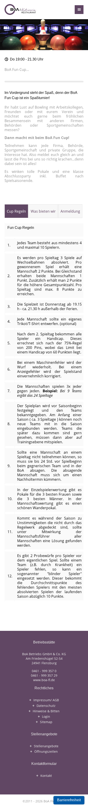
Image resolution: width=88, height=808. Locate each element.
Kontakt (46, 776)
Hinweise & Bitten (46, 711)
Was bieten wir (43, 211)
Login (46, 717)
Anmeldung (70, 211)
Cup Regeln (16, 211)
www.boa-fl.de (44, 680)
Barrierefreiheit (69, 800)
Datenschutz (46, 706)
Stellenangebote (46, 746)
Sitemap (46, 722)
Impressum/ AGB (46, 700)
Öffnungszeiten (46, 752)
